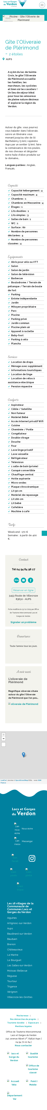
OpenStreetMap (21, 780)
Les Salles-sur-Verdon (19, 965)
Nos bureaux (22, 1016)
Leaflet (4, 780)
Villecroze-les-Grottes (19, 997)
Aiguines (12, 917)
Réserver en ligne (23, 590)
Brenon (11, 944)
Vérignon (12, 991)
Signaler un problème (23, 622)
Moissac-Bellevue (17, 970)
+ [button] (3, 734)
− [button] (3, 738)
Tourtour (12, 981)
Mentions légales (23, 1026)
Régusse (12, 976)
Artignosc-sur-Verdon (19, 923)
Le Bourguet (14, 960)
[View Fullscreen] (3, 744)
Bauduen (12, 939)
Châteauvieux (14, 949)
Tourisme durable (15, 1023)
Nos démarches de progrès (23, 1019)
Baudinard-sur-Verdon (19, 933)
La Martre (12, 954)
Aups (10, 928)
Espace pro (33, 1023)
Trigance (12, 986)
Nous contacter (23, 1045)
